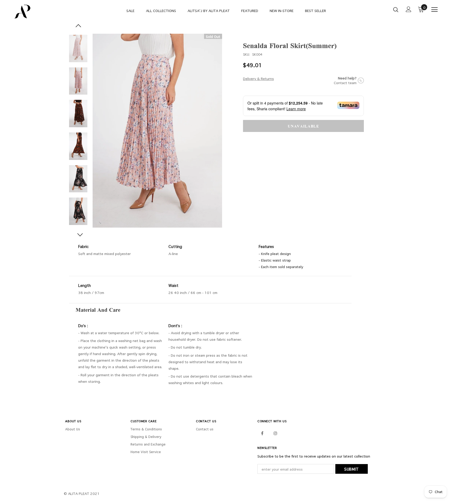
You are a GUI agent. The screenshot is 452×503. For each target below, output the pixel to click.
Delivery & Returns (258, 79)
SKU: (246, 54)
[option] (157, 131)
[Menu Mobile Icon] (434, 10)
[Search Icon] (395, 9)
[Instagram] (275, 433)
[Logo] (45, 12)
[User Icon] (408, 9)
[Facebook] (262, 433)
